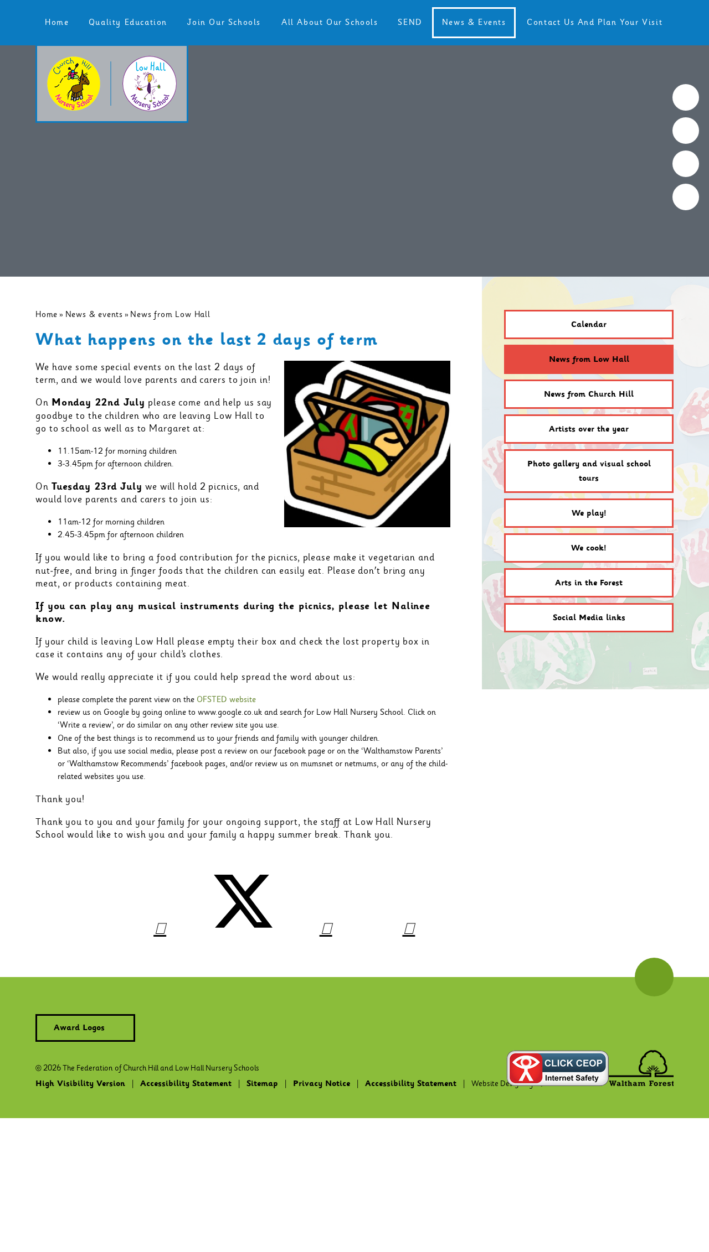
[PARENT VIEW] (685, 197)
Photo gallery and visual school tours (589, 471)
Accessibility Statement (186, 1083)
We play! (589, 513)
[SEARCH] (685, 97)
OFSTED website (226, 699)
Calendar (589, 324)
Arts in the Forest (589, 583)
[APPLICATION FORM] (685, 130)
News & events (94, 314)
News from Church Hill (589, 394)
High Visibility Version (80, 1083)
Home (46, 314)
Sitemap (262, 1083)
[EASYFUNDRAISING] (685, 163)
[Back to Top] (654, 977)
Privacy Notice (321, 1083)
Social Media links (589, 618)
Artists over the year (589, 429)
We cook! (589, 548)
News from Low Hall (170, 314)
